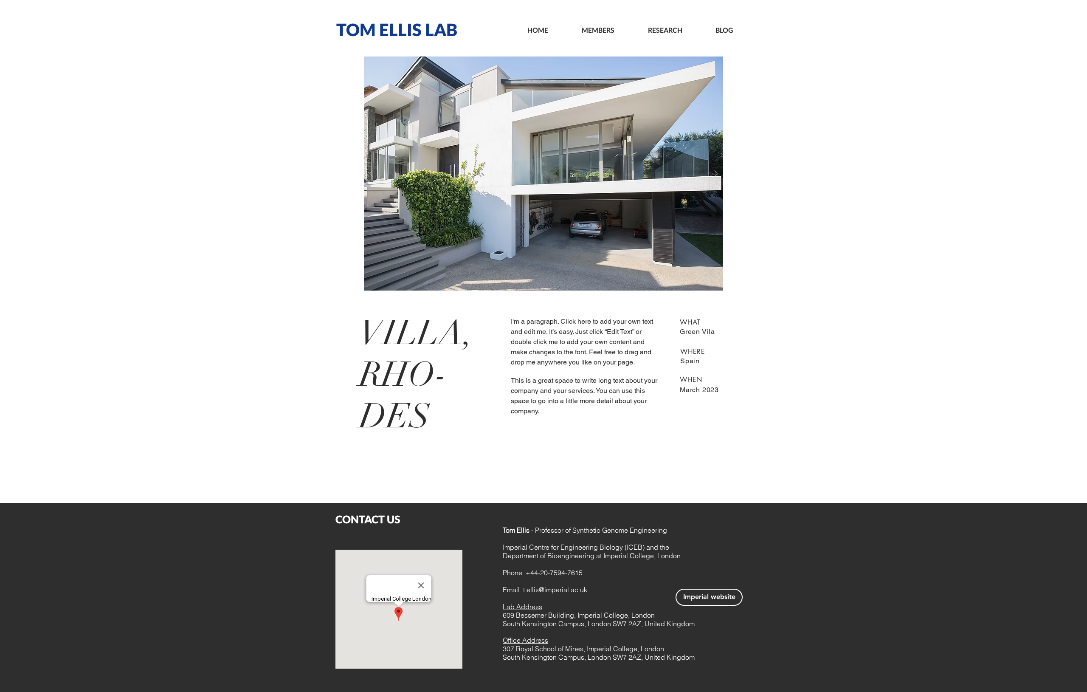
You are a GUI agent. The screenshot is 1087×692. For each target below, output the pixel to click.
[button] (543, 173)
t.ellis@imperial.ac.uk (555, 589)
